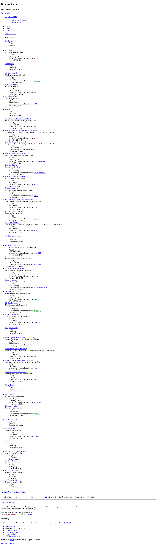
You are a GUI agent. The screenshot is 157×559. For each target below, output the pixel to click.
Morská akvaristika (11, 419)
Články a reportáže (11, 73)
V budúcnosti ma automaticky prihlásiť (71, 497)
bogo (35, 368)
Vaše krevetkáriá (10, 394)
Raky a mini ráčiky (11, 328)
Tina (35, 196)
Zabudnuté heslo (50, 497)
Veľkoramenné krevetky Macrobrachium (19, 200)
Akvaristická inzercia (12, 442)
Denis (35, 58)
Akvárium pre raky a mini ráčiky (16, 349)
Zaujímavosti (9, 64)
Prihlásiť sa (6, 492)
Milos (35, 219)
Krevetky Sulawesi (11, 165)
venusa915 (37, 253)
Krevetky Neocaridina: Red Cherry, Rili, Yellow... (22, 130)
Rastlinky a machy (11, 257)
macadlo (36, 311)
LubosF (36, 436)
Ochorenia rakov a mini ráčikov (15, 372)
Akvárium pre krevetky (13, 236)
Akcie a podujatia (11, 85)
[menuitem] (17, 20)
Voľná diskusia (10, 385)
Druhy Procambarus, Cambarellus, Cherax (19, 337)
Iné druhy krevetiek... (12, 223)
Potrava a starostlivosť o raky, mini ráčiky (19, 360)
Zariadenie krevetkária (12, 245)
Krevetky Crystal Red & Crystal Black (18, 119)
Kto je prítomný (8, 503)
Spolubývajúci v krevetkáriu (14, 268)
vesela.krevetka (39, 173)
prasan (36, 81)
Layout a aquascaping (12, 314)
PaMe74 (36, 104)
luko (35, 150)
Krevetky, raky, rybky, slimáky (15, 451)
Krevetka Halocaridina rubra (14, 211)
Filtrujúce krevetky (11, 188)
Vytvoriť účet (20, 492)
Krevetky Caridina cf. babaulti (15, 176)
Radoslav (37, 322)
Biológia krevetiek (11, 303)
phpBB (12, 540)
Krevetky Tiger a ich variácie (15, 153)
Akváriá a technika (11, 480)
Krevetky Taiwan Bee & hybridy (16, 142)
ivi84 (35, 356)
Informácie (8, 50)
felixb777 (67, 523)
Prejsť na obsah (6, 13)
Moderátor (21, 514)
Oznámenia (9, 41)
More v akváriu (10, 429)
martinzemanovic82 (40, 161)
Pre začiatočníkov (11, 96)
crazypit (36, 184)
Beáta (35, 230)
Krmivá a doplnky (11, 461)
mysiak (36, 207)
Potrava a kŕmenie (11, 280)
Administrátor (12, 514)
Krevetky (8, 109)
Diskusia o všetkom (11, 406)
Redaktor (29, 514)
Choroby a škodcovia (12, 291)
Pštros (36, 276)
